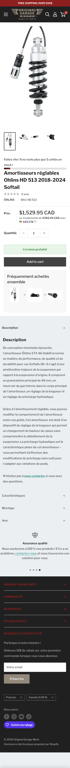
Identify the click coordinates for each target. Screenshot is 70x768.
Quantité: (10, 233)
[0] (62, 14)
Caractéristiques (13, 495)
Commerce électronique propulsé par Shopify (31, 744)
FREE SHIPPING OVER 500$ (35, 3)
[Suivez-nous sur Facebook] (6, 716)
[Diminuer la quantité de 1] (23, 233)
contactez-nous (26, 553)
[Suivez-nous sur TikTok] (29, 716)
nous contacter (34, 476)
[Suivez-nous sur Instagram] (14, 716)
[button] (42, 219)
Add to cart (35, 262)
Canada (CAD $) (38, 697)
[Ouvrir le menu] (6, 14)
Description (10, 328)
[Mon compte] (55, 14)
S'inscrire (17, 679)
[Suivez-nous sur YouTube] (21, 716)
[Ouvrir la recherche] (47, 14)
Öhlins (9, 199)
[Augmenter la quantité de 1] (44, 233)
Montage (8, 508)
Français (11, 697)
